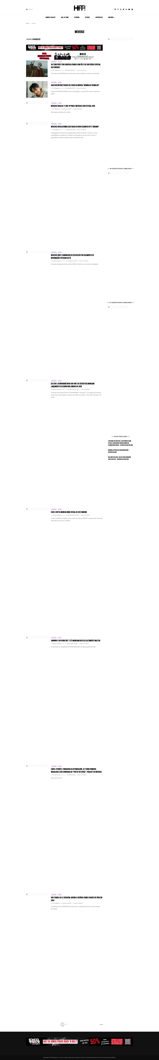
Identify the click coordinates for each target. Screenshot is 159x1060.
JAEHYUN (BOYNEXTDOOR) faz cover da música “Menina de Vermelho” (75, 85)
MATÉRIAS (111, 17)
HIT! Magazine (55, 70)
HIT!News (54, 61)
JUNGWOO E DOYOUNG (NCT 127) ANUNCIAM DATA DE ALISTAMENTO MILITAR (75, 640)
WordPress (113, 1057)
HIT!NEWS (76, 17)
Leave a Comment (81, 70)
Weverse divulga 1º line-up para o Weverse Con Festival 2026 (73, 106)
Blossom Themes (98, 1057)
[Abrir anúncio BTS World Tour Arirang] (64, 56)
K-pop (60, 61)
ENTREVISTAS (99, 17)
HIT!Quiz (87, 17)
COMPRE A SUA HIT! (50, 17)
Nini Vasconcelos (56, 774)
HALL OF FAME (65, 17)
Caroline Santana (56, 261)
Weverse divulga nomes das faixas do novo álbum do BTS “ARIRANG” (75, 126)
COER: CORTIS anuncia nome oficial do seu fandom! (69, 512)
